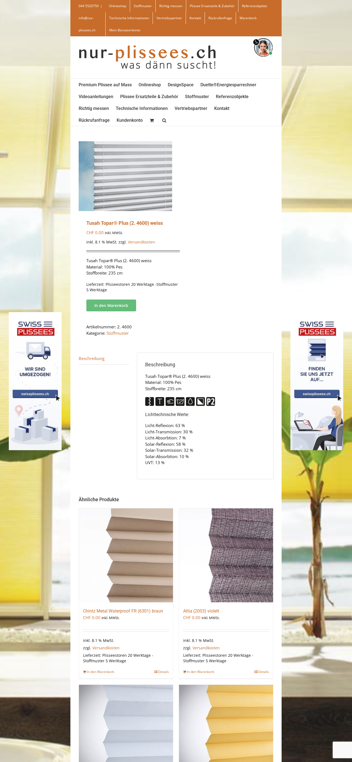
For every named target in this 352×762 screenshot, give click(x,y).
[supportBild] (263, 37)
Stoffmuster (117, 333)
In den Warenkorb (111, 305)
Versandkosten (141, 242)
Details (163, 671)
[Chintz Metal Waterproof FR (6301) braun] (126, 555)
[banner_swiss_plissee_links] (35, 314)
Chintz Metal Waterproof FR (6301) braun (123, 611)
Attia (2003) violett (201, 611)
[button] (164, 120)
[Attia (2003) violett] (226, 555)
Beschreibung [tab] (92, 358)
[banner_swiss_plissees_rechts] (316, 314)
